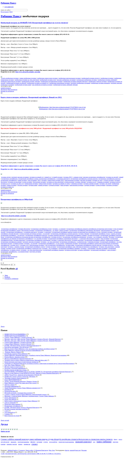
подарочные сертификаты (9, 229)
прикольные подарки (31, 183)
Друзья (4, 424)
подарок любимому (84, 250)
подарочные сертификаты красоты (36, 235)
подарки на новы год (7, 187)
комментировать (6, 88)
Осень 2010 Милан (10, 399)
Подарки (111, 237)
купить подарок (69, 182)
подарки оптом (6, 177)
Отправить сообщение (11, 278)
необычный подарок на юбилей (16, 83)
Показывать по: (6, 264)
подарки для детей (105, 183)
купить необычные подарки (10, 78)
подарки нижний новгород (56, 235)
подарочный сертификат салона (11, 230)
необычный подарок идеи (48, 80)
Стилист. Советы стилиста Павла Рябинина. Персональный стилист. (25, 394)
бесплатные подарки (39, 182)
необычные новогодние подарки (47, 78)
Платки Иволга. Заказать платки (14, 357)
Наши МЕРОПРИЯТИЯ (12, 380)
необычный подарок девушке (31, 81)
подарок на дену (97, 180)
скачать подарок (116, 233)
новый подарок (43, 185)
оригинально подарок (76, 185)
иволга (32, 442)
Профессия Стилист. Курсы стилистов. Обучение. (19, 376)
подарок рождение (78, 240)
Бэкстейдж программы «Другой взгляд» (16, 347)
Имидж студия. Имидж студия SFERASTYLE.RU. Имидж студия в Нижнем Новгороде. (31, 373)
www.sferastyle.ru (9, 412)
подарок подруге (115, 182)
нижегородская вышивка (66, 442)
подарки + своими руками (16, 247)
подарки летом (10, 248)
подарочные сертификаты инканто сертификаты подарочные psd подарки (89, 229)
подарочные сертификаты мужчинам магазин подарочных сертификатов (27, 237)
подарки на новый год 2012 (61, 183)
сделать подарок (109, 180)
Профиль (7, 277)
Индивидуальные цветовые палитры (16, 409)
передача (115, 442)
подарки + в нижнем (59, 229)
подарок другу (14, 245)
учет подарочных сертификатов (55, 245)
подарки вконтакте (19, 240)
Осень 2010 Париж (10, 398)
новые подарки (11, 185)
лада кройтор (53, 442)
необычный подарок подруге (91, 78)
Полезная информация (11, 386)
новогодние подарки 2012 (56, 180)
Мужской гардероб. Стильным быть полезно (18, 393)
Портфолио (8, 389)
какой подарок (22, 180)
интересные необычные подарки (87, 80)
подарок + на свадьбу (30, 243)
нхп (94, 442)
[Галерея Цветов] (6, 429)
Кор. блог (52, 450)
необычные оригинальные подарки (70, 78)
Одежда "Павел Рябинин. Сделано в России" (18, 337)
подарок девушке (80, 182)
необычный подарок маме (23, 84)
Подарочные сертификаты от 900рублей (17, 199)
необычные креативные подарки (59, 83)
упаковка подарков (103, 182)
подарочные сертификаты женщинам (74, 237)
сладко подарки (100, 185)
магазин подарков (85, 180)
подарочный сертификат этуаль (100, 233)
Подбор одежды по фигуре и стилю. (15, 370)
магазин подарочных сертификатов (94, 177)
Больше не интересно (7, 91)
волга (120, 439)
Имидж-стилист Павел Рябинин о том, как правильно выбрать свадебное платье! (29, 349)
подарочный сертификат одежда (35, 247)
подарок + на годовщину (50, 248)
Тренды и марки (9, 384)
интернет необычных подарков (80, 83)
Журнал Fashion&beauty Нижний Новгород (17, 358)
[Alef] (2, 429)
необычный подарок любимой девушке (65, 84)
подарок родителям (71, 250)
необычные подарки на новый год (37, 83)
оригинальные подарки (72, 180)
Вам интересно (12, 89)
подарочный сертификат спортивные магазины (63, 238)
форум (67, 450)
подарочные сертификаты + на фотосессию (73, 242)
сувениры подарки (77, 183)
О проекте (22, 450)
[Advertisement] (62, 304)
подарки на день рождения (55, 182)
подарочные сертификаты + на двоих (46, 230)
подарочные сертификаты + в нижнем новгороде (21, 232)
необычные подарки (107, 78)
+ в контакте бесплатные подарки (89, 238)
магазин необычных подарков (66, 80)
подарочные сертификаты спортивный (38, 240)
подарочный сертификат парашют (69, 248)
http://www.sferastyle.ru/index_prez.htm (27, 72)
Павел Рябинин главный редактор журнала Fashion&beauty (22, 350)
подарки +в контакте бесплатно (61, 240)
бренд (115, 439)
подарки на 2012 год (17, 183)
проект (20, 444)
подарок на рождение (14, 182)
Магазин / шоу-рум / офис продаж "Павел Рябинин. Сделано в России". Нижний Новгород (32, 339)
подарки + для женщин (88, 248)
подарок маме (33, 185)
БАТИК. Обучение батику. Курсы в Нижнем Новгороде (21, 345)
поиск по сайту (5, 10)
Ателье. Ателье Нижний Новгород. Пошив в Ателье (20, 381)
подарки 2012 (67, 177)
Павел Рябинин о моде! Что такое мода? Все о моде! (20, 383)
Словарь (7, 414)
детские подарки (22, 185)
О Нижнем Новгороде (41, 450)
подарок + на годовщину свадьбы (97, 237)
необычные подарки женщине (100, 83)
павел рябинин (104, 441)
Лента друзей (5, 420)
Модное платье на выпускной (13, 367)
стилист (34, 444)
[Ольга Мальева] (13, 429)
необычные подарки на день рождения (27, 80)
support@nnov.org (75, 450)
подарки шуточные (93, 235)
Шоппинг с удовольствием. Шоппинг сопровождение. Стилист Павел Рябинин (29, 396)
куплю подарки (27, 182)
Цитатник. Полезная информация (14, 368)
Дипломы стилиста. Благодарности (15, 378)
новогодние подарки (45, 183)
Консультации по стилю (11, 415)
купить (45, 442)
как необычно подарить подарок (42, 84)
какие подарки (64, 230)
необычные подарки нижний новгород (75, 81)
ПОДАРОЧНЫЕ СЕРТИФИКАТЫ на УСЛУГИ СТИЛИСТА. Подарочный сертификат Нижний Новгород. (38, 371)
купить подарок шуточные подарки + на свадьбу (35, 233)
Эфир (6, 275)
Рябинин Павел (8, 3)
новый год (48, 177)
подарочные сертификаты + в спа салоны (51, 243)
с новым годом (77, 177)
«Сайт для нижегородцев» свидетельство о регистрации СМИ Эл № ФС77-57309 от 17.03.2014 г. (31, 453)
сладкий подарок (54, 185)
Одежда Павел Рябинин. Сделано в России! (17, 342)
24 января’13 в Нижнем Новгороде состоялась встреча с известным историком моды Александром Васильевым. (39, 363)
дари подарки (64, 185)
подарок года (24, 245)
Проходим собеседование (12, 404)
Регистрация (5, 12)
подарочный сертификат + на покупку (13, 235)
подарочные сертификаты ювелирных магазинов (85, 230)
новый (121, 177)
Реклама (84, 450)
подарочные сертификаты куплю (41, 229)
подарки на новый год (37, 177)
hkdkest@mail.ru (13, 450)
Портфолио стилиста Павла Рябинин (15, 353)
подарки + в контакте (44, 232)
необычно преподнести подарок (11, 81)
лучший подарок (57, 177)
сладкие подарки (89, 185)
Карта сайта (29, 450)
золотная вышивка (23, 442)
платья (3, 444)
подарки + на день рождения (50, 242)
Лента (2, 326)
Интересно (4, 89)
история (39, 442)
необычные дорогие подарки (98, 81)
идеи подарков (117, 229)
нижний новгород (83, 442)
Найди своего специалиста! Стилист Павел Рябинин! (21, 401)
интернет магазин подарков (20, 177)
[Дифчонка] (8, 429)
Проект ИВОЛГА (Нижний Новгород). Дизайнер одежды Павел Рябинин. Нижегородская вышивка (35, 355)
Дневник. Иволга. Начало (12, 352)
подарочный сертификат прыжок (53, 250)
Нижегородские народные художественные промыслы (21, 362)
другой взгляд (5, 442)
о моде (6, 411)
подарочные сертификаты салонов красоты (64, 233)
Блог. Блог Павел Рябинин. (12, 365)
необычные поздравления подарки (51, 81)
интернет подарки (112, 185)
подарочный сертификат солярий (76, 235)
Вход (11, 12)
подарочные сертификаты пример (11, 242)
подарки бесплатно (24, 229)
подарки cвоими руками (91, 183)
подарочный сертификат (98, 250)
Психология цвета (10, 391)
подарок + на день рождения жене (31, 250)
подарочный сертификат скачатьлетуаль (28, 248)
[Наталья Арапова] (10, 429)
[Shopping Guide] (4, 429)
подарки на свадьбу (112, 177)
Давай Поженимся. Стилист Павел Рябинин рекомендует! (22, 388)
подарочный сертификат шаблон (95, 240)
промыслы (27, 444)
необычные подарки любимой (107, 80)
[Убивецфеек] (17, 429)
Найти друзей (5, 431)
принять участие (12, 444)
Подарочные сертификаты (12, 406)
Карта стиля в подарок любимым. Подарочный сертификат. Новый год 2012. (31, 97)
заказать (13, 442)
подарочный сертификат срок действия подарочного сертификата (77, 247)
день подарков (32, 180)
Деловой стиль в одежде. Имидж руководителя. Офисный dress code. (25, 360)
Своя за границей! (10, 402)
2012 (39, 180)
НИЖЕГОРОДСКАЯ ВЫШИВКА (15, 334)
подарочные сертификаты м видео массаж (88, 245)
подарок (44, 180)
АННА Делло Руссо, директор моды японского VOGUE (21, 375)
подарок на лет (91, 182)
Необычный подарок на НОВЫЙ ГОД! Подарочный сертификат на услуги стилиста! (34, 23)
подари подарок (51, 247)
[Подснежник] (15, 429)
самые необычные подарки (28, 78)
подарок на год (5, 183)
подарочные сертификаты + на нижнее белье (15, 251)
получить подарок (35, 251)
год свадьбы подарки (40, 238)
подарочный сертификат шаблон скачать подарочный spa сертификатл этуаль (76, 232)
